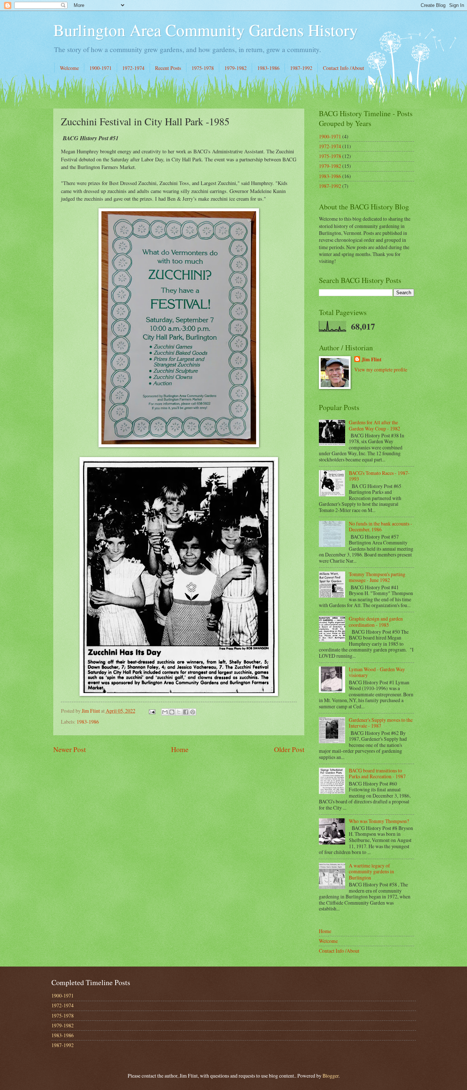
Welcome (69, 67)
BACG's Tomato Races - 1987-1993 (379, 476)
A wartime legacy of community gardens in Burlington (371, 871)
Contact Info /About (343, 67)
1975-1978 (203, 67)
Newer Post (69, 749)
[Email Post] (151, 710)
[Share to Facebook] (185, 712)
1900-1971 (100, 67)
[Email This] (165, 712)
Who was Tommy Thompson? (379, 821)
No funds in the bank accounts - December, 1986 (380, 526)
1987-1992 (301, 67)
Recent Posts (168, 67)
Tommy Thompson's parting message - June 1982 (377, 577)
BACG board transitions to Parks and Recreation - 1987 (377, 773)
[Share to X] (178, 712)
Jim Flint (372, 359)
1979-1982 (235, 67)
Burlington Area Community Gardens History (205, 30)
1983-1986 (268, 67)
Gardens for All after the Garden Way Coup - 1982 (374, 425)
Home (180, 749)
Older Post (289, 749)
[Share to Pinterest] (192, 712)
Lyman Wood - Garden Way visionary (377, 672)
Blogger (331, 1075)
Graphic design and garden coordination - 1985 (376, 621)
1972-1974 (133, 67)
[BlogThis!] (171, 712)
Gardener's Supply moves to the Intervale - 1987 (381, 722)
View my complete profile (380, 369)
